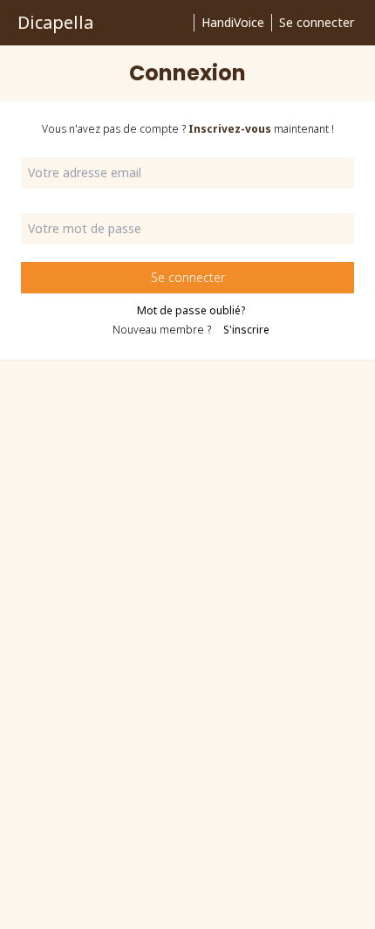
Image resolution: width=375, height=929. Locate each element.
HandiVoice (232, 22)
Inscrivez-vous (229, 128)
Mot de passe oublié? (191, 311)
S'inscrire (246, 329)
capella (55, 22)
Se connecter (316, 22)
